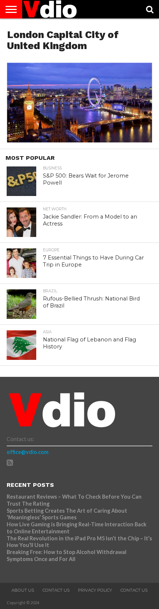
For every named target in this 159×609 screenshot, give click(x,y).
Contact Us (56, 590)
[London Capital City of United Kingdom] (79, 140)
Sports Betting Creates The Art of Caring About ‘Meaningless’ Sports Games (67, 514)
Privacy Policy (95, 590)
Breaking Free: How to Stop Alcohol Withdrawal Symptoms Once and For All (66, 555)
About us (22, 590)
